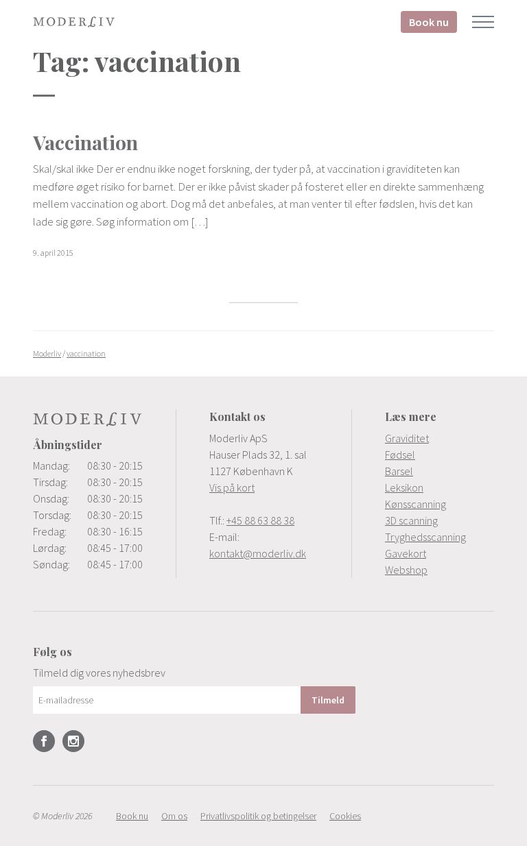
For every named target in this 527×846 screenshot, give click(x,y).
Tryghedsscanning (425, 537)
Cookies (345, 816)
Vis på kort (232, 487)
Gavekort (405, 553)
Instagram (73, 741)
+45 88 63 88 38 (260, 520)
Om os (174, 816)
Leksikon (404, 487)
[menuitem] (439, 438)
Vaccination (85, 142)
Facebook (44, 741)
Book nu (429, 22)
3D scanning (411, 520)
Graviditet (407, 438)
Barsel (399, 471)
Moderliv (74, 21)
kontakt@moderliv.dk (257, 553)
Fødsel (400, 454)
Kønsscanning (415, 504)
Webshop (406, 570)
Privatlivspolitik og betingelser (258, 816)
